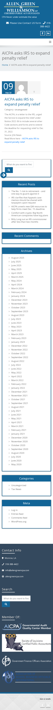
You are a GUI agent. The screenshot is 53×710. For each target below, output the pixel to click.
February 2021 (18, 430)
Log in (14, 510)
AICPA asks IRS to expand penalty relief (22, 101)
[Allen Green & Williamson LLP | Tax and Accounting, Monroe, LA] (21, 7)
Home (5, 64)
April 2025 (16, 273)
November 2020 (19, 441)
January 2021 (18, 434)
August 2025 (17, 258)
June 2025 (16, 265)
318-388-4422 (11, 564)
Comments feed (19, 517)
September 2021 (19, 403)
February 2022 (18, 384)
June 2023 (16, 323)
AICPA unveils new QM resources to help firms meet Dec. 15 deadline (29, 207)
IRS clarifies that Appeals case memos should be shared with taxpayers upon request (26, 200)
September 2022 (19, 357)
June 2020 (16, 460)
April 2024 (16, 284)
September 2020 (19, 449)
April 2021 (16, 422)
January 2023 (18, 342)
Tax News (16, 489)
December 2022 (19, 346)
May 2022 (16, 372)
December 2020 (19, 437)
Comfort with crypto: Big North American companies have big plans (29, 214)
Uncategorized (21, 109)
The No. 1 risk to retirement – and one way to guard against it (28, 192)
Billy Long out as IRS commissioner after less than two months (29, 220)
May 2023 (16, 326)
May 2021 (16, 418)
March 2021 (17, 426)
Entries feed (17, 514)
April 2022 (16, 376)
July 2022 (16, 365)
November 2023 (19, 303)
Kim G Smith (45, 699)
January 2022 (18, 388)
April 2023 (16, 330)
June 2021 (16, 414)
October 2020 (18, 445)
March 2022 (17, 380)
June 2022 (16, 369)
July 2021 (16, 411)
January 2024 (18, 296)
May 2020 (16, 464)
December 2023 (19, 300)
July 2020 (16, 457)
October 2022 (18, 353)
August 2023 (17, 315)
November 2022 (19, 349)
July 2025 (16, 261)
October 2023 (18, 307)
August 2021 (17, 407)
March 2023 (17, 334)
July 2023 (16, 319)
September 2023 (19, 311)
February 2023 (18, 338)
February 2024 (18, 292)
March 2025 (17, 277)
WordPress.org (18, 521)
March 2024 (17, 288)
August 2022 (17, 361)
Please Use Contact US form (25, 22)
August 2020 (17, 453)
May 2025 (16, 269)
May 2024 (16, 280)
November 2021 (19, 395)
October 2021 (18, 399)
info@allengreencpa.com (17, 570)
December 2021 (19, 391)
